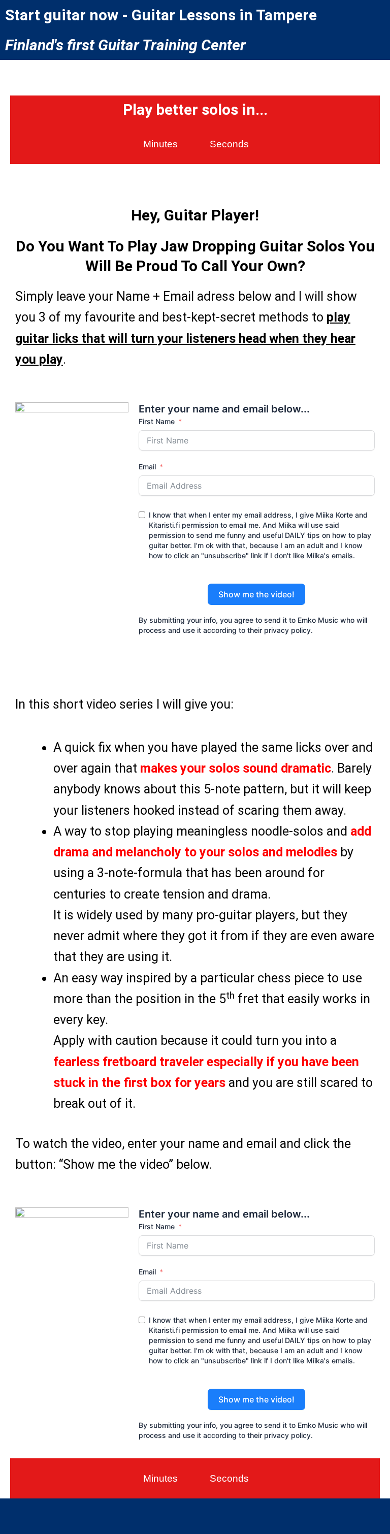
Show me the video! (256, 594)
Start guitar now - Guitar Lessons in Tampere (161, 15)
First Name (157, 421)
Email (147, 466)
